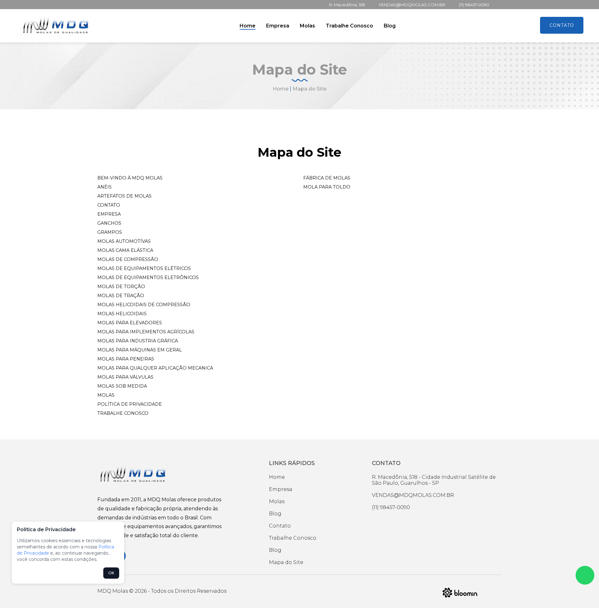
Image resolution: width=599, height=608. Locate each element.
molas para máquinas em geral (139, 350)
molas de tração (120, 295)
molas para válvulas (125, 377)
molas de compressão (127, 259)
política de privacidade (129, 404)
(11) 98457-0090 (474, 4)
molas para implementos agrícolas (145, 332)
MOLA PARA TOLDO (326, 187)
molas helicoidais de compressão (143, 304)
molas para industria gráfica (137, 341)
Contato (561, 25)
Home (248, 26)
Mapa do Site (286, 562)
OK (111, 573)
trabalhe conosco (123, 413)
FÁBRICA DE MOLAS (326, 178)
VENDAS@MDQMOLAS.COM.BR (412, 4)
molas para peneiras (125, 359)
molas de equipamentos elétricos (144, 268)
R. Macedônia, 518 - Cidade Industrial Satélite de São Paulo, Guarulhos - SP (434, 480)
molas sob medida (122, 386)
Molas (307, 26)
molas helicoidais (122, 313)
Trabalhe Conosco (349, 26)
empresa (109, 214)
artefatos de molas (124, 196)
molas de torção (121, 286)
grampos (109, 232)
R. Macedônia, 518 (347, 4)
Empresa (277, 26)
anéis (104, 187)
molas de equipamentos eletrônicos (148, 277)
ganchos (109, 223)
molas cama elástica (125, 250)
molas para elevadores (129, 323)
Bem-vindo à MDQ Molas (130, 178)
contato (108, 205)
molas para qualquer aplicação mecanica (155, 368)
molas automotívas (124, 241)
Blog (390, 26)
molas (105, 395)
